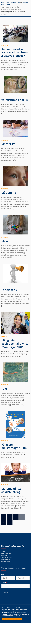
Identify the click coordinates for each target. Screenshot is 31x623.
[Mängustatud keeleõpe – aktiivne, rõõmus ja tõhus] (15, 323)
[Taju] (15, 372)
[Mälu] (15, 225)
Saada (6, 592)
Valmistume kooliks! (14, 100)
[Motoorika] (15, 128)
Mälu (4, 241)
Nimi (3, 574)
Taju (4, 388)
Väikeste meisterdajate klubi (14, 446)
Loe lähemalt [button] (6, 619)
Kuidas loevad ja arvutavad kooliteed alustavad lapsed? (14, 52)
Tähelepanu (9, 290)
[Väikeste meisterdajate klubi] (15, 424)
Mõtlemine (8, 192)
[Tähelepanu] (15, 273)
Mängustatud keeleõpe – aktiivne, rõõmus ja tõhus (14, 343)
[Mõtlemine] (15, 176)
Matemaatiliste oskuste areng (11, 490)
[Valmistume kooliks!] (15, 84)
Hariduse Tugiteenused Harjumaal (11, 3)
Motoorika (8, 144)
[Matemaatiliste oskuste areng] (15, 472)
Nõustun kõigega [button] (16, 619)
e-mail (4, 583)
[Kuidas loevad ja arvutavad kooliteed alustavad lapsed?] (15, 33)
